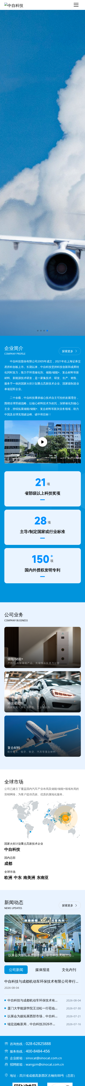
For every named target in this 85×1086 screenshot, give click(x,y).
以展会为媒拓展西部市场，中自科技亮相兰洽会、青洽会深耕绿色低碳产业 (33, 1016)
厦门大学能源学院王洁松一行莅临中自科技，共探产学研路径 (33, 1008)
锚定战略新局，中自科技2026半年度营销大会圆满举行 (33, 1024)
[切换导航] (76, 5)
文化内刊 (69, 969)
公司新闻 (16, 969)
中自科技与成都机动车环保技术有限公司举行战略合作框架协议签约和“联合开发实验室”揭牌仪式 (33, 1000)
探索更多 (67, 351)
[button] (38, 330)
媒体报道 (42, 969)
